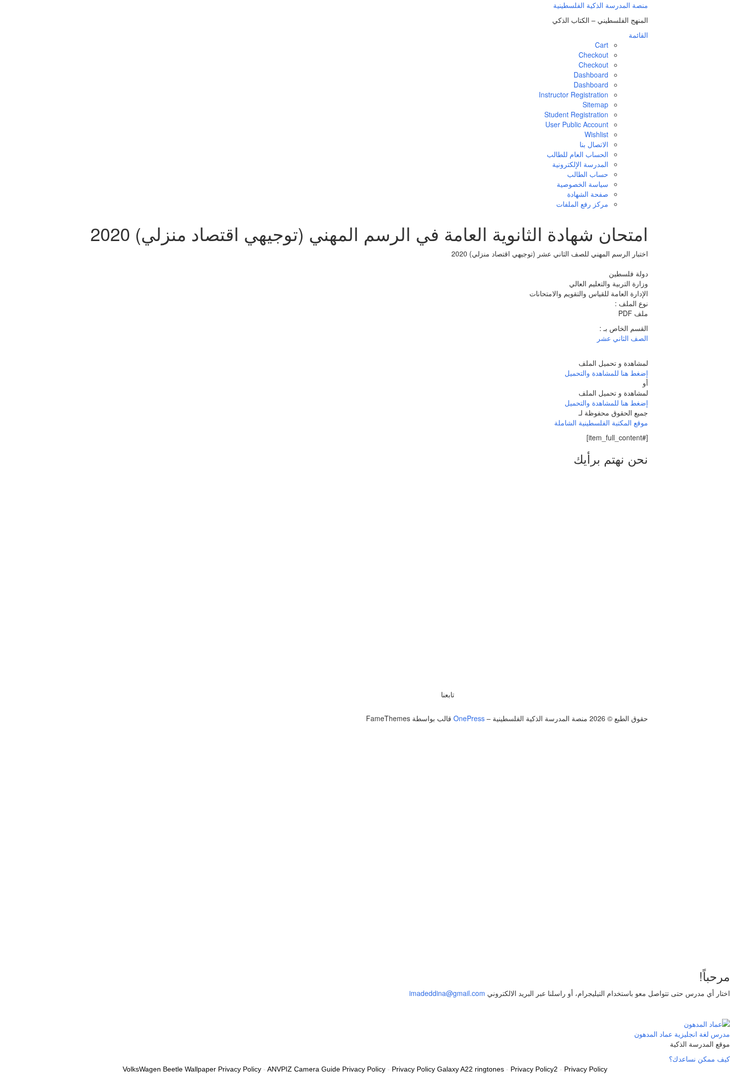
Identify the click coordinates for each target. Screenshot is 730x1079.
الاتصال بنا (594, 144)
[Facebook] (446, 708)
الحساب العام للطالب (577, 154)
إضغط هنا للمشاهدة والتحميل (606, 373)
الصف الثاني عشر (622, 338)
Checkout (593, 55)
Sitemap (595, 104)
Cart (601, 45)
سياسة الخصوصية (582, 184)
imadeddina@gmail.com (447, 993)
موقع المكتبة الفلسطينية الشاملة (601, 422)
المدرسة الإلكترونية (580, 164)
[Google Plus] (440, 708)
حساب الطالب (587, 174)
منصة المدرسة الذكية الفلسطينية (600, 5)
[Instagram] (435, 708)
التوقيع (689, 945)
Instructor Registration (573, 94)
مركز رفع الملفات (582, 204)
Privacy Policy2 (534, 1069)
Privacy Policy (585, 1069)
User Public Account (576, 124)
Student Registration (576, 114)
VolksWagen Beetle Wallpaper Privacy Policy (192, 1069)
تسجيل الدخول (658, 945)
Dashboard (591, 75)
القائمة (638, 35)
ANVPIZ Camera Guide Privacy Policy (326, 1069)
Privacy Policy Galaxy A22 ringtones (448, 1069)
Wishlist (596, 134)
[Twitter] (451, 708)
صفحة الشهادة (587, 194)
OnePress (469, 718)
